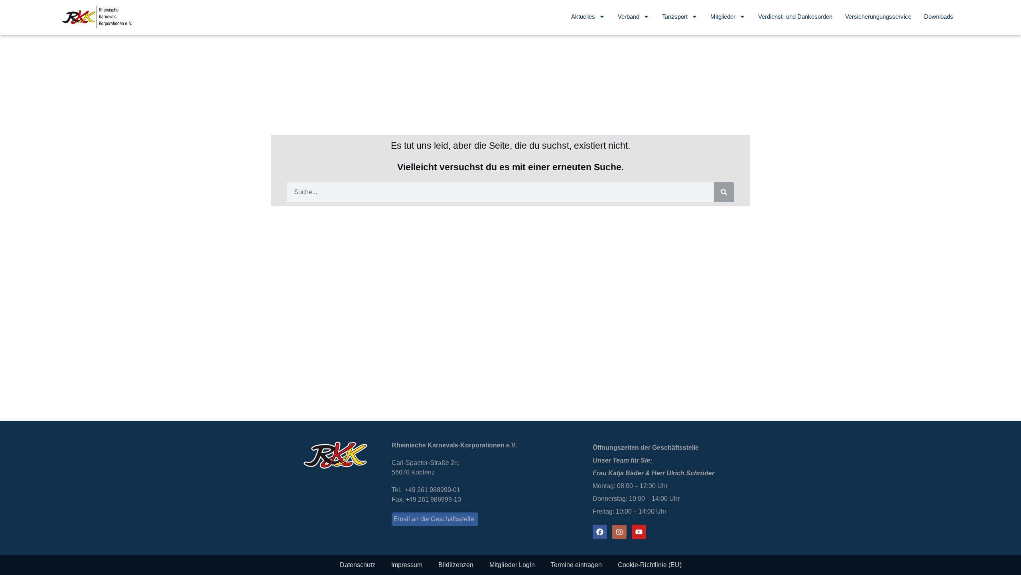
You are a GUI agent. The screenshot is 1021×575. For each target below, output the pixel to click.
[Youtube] (639, 532)
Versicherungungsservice (878, 16)
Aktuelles (583, 16)
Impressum (406, 564)
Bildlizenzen (455, 564)
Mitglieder (722, 16)
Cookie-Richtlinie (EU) (650, 564)
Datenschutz (357, 564)
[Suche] (724, 192)
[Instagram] (619, 532)
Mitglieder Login (512, 564)
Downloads (938, 16)
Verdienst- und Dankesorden (795, 16)
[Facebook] (600, 532)
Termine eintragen (576, 564)
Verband (628, 16)
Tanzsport (675, 16)
